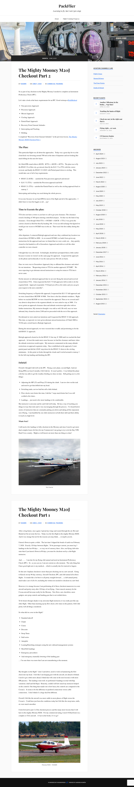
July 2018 (99, 219)
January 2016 (100, 280)
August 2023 (100, 158)
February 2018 (101, 243)
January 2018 (100, 247)
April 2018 (99, 233)
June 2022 (99, 177)
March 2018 (100, 238)
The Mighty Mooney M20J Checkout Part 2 (44, 73)
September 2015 (101, 299)
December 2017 (101, 252)
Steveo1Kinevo (98, 78)
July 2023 (99, 163)
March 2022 (100, 182)
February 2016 (101, 275)
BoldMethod (72, 100)
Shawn (23, 84)
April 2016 (99, 266)
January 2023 (100, 168)
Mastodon (101, 314)
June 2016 (99, 257)
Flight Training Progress (71, 19)
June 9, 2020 (37, 84)
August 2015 (100, 304)
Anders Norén (81, 782)
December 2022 (101, 172)
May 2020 (99, 196)
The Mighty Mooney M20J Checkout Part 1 (44, 512)
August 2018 (100, 214)
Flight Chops (97, 74)
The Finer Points (99, 83)
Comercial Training (55, 84)
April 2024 (99, 154)
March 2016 (100, 271)
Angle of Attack (98, 88)
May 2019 (99, 205)
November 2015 (101, 289)
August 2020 (100, 186)
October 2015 (100, 294)
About (57, 19)
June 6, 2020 (37, 523)
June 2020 (99, 191)
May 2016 (99, 261)
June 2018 (99, 224)
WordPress (61, 782)
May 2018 (99, 229)
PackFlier (67, 5)
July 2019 (99, 201)
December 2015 (101, 285)
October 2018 (100, 210)
